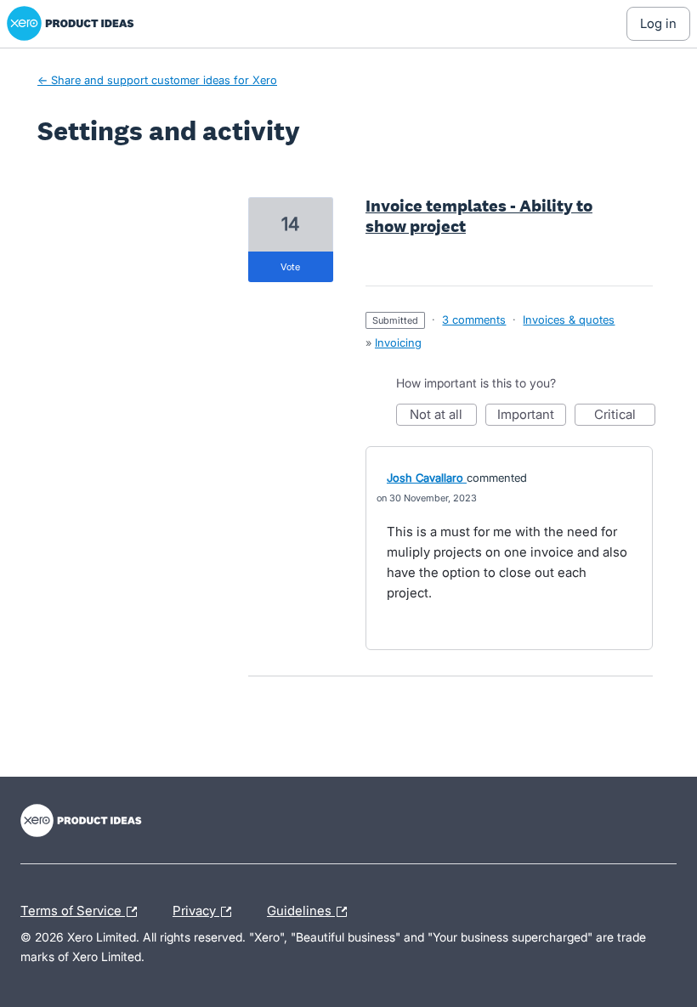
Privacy (196, 908)
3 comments (474, 319)
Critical (624, 416)
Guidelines (301, 908)
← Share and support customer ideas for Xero (157, 80)
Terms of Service (72, 908)
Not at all (443, 416)
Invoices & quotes (569, 319)
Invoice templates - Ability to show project (479, 216)
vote (290, 267)
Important (531, 416)
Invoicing (398, 342)
